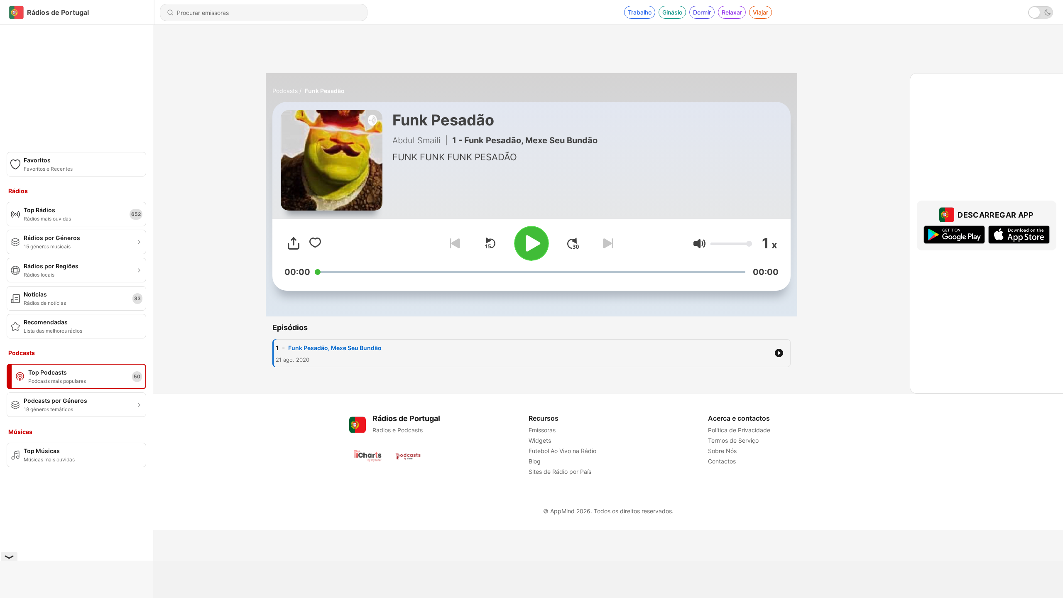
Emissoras (542, 430)
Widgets (540, 440)
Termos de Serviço (733, 440)
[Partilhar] (293, 243)
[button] (699, 244)
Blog (535, 461)
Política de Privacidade (739, 430)
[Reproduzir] (531, 243)
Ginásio (672, 12)
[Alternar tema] (1040, 12)
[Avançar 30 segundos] (573, 243)
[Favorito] (315, 243)
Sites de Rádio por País (560, 471)
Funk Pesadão (325, 90)
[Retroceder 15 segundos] (490, 243)
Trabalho (640, 12)
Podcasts (285, 90)
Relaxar (732, 12)
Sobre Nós (722, 450)
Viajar (760, 12)
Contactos (722, 461)
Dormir (702, 12)
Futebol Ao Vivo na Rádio (562, 450)
